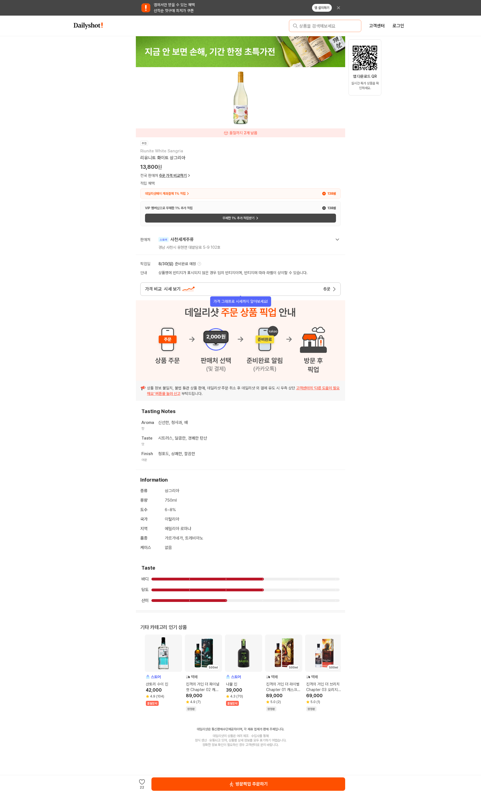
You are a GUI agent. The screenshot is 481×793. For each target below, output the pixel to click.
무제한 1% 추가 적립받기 (238, 218)
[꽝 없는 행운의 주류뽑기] (240, 51)
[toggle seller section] (337, 239)
